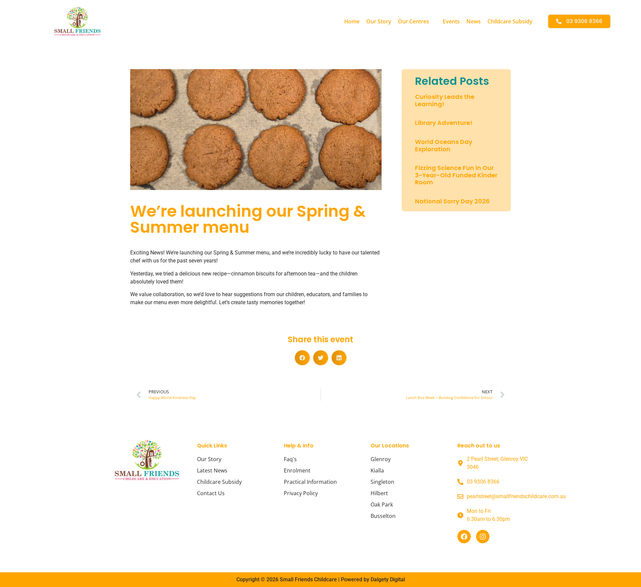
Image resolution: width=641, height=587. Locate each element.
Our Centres (413, 21)
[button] (417, 21)
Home (352, 21)
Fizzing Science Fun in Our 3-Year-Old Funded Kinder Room (456, 175)
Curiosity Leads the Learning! (444, 100)
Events (451, 21)
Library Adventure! (443, 123)
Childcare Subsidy (509, 21)
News (473, 21)
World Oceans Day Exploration (443, 145)
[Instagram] (482, 536)
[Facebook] (464, 536)
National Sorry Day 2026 (452, 201)
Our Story (378, 21)
